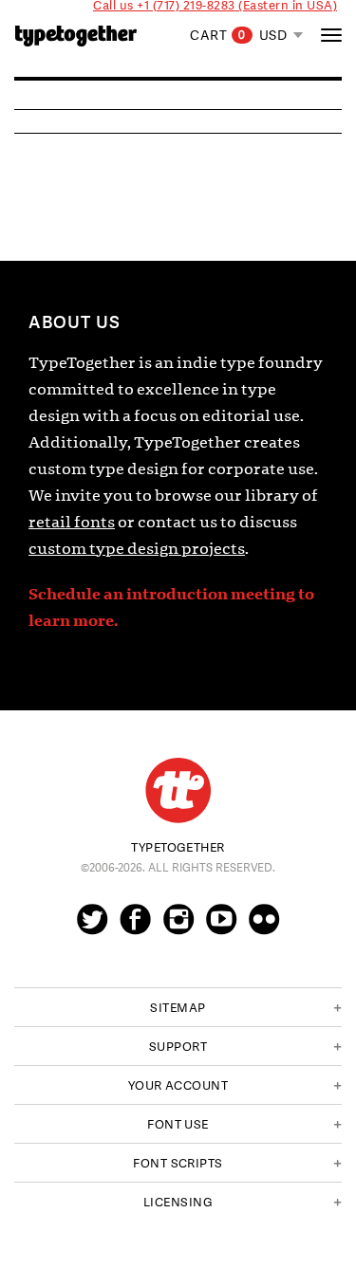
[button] (178, 1007)
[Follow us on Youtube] (221, 927)
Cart (218, 36)
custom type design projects (136, 548)
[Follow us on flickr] (264, 927)
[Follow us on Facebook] (135, 927)
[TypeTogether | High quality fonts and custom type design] (178, 790)
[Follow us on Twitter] (92, 927)
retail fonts (71, 522)
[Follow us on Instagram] (178, 927)
